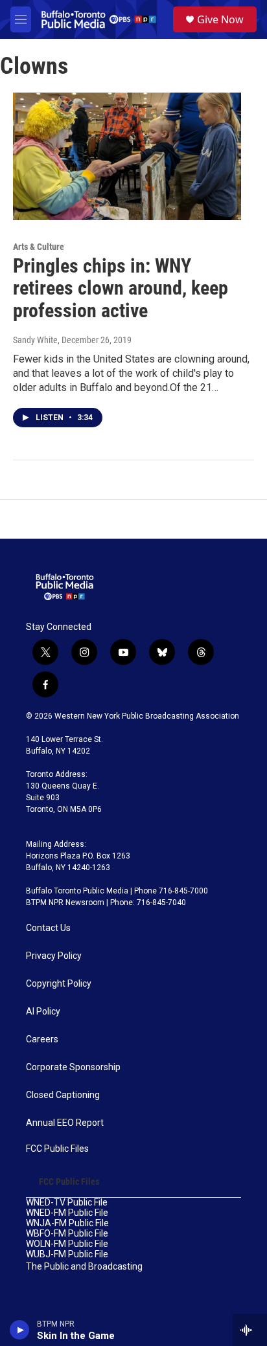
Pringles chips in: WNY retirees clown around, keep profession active (120, 288)
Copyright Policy (58, 984)
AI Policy (43, 1011)
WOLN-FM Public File (67, 1244)
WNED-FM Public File (67, 1213)
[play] (20, 1329)
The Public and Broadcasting (84, 1267)
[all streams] (250, 1330)
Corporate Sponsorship (73, 1067)
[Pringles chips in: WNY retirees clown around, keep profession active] (127, 156)
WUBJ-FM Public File (67, 1254)
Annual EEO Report (65, 1123)
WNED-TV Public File (67, 1202)
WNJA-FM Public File (67, 1223)
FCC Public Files (57, 1149)
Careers (42, 1039)
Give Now (220, 19)
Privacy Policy (54, 956)
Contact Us (48, 928)
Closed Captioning (63, 1095)
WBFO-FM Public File (67, 1234)
